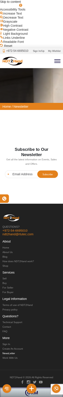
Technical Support (12, 322)
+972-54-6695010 (14, 230)
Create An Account (12, 348)
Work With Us (10, 357)
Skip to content (10, 2)
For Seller (7, 287)
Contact (6, 326)
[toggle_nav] (6, 388)
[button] (11, 6)
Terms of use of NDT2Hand (17, 305)
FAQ (4, 331)
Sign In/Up (38, 51)
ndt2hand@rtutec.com (17, 234)
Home (6, 106)
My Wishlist (54, 51)
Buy (4, 283)
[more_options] (31, 388)
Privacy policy (10, 309)
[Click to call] (56, 388)
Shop (5, 265)
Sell (4, 278)
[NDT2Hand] (12, 61)
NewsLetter (8, 353)
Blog (4, 256)
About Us (7, 252)
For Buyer (7, 292)
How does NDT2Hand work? (18, 261)
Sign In (6, 344)
